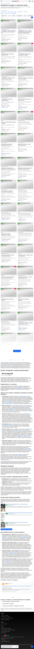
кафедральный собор (21, 436)
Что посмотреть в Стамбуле (8, 603)
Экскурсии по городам (4, 615)
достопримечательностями (7, 425)
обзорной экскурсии (17, 387)
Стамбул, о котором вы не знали (23, 122)
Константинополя (23, 536)
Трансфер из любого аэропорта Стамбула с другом (8, 78)
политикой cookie (8, 647)
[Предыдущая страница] (1, 584)
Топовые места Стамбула (22, 190)
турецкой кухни (9, 403)
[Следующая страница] (33, 584)
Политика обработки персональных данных (8, 629)
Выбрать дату (4, 15)
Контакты (3, 639)
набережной (17, 551)
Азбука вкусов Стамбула (5, 322)
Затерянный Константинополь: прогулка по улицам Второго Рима (25, 277)
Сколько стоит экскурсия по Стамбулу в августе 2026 (13, 605)
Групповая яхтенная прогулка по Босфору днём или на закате (7, 145)
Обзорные (26, 11)
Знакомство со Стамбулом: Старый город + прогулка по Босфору (25, 78)
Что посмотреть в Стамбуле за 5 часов (24, 233)
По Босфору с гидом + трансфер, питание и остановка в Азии (25, 255)
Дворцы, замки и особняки (6, 13)
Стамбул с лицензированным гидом (24, 213)
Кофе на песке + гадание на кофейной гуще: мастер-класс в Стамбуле (7, 277)
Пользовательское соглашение (6, 628)
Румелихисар (12, 409)
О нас (2, 625)
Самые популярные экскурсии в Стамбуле (10, 601)
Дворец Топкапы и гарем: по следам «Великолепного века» (24, 145)
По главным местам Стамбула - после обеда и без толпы (24, 100)
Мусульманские (10, 11)
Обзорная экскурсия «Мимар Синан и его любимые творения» (17, 504)
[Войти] (29, 1)
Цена (25, 15)
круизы (14, 410)
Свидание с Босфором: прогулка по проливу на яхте (25, 323)
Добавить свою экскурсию (5, 619)
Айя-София (4, 537)
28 (23, 359)
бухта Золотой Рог (28, 410)
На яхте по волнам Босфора (6, 213)
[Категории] (32, 646)
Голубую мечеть (8, 562)
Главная (2, 3)
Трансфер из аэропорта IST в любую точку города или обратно (7, 255)
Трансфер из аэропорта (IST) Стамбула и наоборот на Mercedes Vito (8, 31)
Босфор (15, 11)
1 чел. (9, 15)
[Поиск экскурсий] (32, 17)
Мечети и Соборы (4, 11)
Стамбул (2, 362)
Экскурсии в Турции (6, 3)
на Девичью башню (13, 552)
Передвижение (19, 15)
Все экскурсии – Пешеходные (6, 529)
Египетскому (7, 402)
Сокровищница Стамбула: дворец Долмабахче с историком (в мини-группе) (8, 169)
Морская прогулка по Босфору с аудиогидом (23, 300)
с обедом (2, 457)
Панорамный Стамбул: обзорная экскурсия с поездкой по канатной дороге (19, 512)
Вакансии (2, 626)
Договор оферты (3, 632)
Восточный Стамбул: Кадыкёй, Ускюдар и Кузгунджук (8, 123)
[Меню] (1, 1)
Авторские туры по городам (5, 616)
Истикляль (16, 431)
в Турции (9, 365)
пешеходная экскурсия (22, 396)
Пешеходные (20, 11)
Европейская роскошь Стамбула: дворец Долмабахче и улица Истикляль (25, 169)
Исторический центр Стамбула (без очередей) (7, 300)
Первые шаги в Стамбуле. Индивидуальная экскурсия (6, 234)
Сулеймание (10, 401)
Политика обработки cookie (5, 631)
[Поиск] (32, 1)
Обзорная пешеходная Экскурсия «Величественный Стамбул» (17, 522)
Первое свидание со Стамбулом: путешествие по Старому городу (7, 191)
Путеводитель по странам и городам (7, 618)
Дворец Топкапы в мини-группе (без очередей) (24, 54)
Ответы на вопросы (4, 623)
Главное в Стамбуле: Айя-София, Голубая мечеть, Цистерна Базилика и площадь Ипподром (25, 31)
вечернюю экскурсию (27, 449)
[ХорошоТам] (15, 1)
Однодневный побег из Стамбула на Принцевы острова (7, 54)
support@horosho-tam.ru (6, 641)
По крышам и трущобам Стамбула (6, 100)
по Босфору (21, 405)
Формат (13, 15)
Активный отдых (16, 455)
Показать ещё (17, 351)
